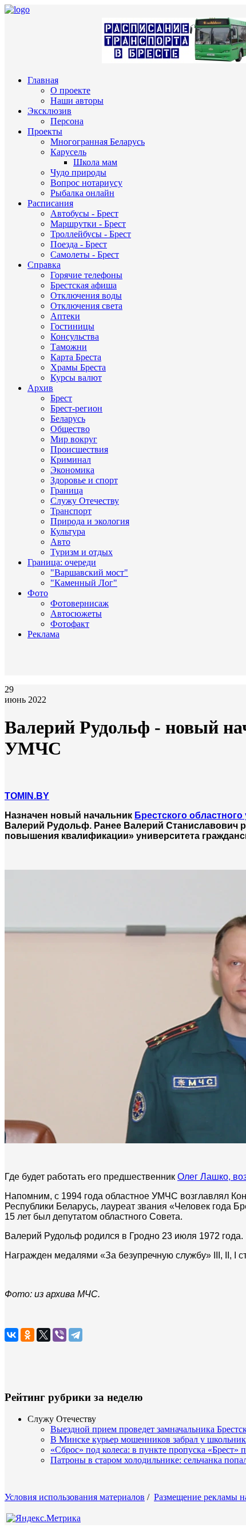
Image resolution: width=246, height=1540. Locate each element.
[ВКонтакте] (11, 1335)
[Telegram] (75, 1335)
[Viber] (59, 1335)
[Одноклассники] (27, 1335)
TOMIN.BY (27, 796)
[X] (43, 1335)
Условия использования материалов (75, 1497)
